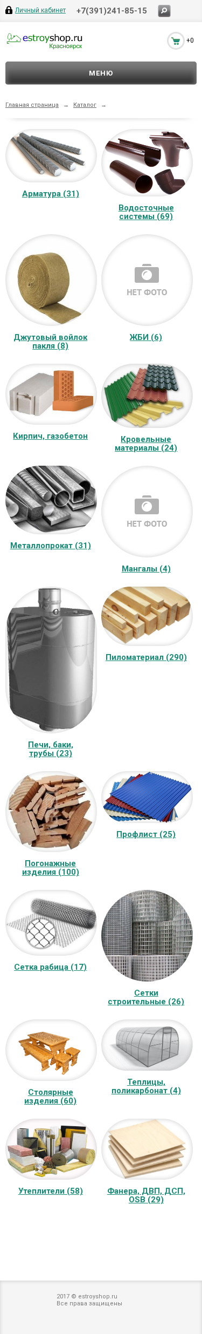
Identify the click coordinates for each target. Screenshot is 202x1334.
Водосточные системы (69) (146, 212)
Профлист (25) (146, 834)
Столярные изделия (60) (50, 1096)
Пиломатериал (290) (146, 657)
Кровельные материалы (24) (146, 443)
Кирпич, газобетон (50, 436)
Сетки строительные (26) (146, 997)
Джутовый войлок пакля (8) (50, 341)
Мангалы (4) (146, 569)
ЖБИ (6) (146, 337)
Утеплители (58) (50, 1191)
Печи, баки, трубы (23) (50, 749)
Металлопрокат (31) (50, 545)
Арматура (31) (50, 194)
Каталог (84, 104)
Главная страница (32, 104)
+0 (190, 40)
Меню (101, 73)
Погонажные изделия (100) (50, 868)
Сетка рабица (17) (50, 967)
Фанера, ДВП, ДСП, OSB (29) (146, 1195)
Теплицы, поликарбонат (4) (146, 1086)
